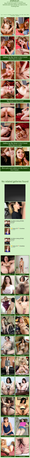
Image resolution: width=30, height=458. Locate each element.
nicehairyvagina (22, 456)
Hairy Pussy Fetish (7, 314)
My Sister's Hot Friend (15, 101)
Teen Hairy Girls (8, 294)
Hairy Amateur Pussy (22, 335)
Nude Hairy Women (22, 294)
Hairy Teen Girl (8, 274)
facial (13, 14)
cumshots (10, 14)
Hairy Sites (12, 1)
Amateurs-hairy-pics (22, 436)
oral (20, 14)
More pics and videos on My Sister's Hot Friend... (15, 169)
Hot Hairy (21, 1)
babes (28, 14)
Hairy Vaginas (22, 314)
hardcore (17, 14)
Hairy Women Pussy (22, 375)
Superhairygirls (22, 274)
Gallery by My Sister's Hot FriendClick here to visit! (15, 58)
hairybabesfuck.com (8, 395)
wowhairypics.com (7, 456)
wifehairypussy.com (8, 355)
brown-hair (13, 15)
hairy (22, 14)
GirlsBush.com (14, 1)
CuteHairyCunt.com (22, 395)
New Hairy (16, 1)
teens (25, 14)
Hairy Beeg (22, 355)
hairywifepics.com (7, 375)
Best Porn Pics (7, 335)
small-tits (17, 15)
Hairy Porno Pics (8, 436)
